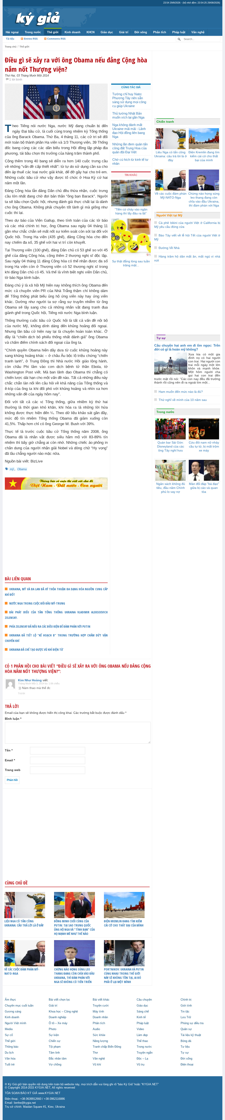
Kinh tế (141, 1017)
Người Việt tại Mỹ (169, 215)
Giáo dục (107, 32)
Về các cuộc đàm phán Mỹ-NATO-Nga (21, 971)
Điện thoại (187, 1064)
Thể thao (142, 1041)
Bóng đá (186, 1041)
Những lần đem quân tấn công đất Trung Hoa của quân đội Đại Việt (130, 148)
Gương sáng (13, 1011)
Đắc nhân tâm (58, 1058)
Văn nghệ (197, 32)
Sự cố (9, 1035)
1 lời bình (15, 79)
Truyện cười (101, 1005)
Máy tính (98, 1011)
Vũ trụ (140, 1064)
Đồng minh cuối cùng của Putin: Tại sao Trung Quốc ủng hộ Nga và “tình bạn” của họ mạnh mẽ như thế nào (74, 927)
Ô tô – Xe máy (58, 1023)
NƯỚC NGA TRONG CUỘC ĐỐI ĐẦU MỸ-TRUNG (37, 603)
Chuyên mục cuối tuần (19, 1005)
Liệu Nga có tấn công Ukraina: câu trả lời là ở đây (24, 923)
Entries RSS (31, 38)
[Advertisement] (56, 541)
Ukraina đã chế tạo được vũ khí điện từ (36, 649)
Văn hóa (10, 1058)
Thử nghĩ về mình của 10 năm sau (183, 400)
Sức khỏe (99, 1035)
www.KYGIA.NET (49, 1093)
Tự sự (160, 338)
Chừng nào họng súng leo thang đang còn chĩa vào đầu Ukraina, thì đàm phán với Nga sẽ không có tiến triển (74, 975)
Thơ (95, 1052)
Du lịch (9, 1052)
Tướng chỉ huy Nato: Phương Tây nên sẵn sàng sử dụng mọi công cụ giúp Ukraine (129, 100)
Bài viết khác (101, 999)
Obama (22, 469)
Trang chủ (10, 46)
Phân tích (159, 32)
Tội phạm (55, 1046)
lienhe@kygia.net (25, 1102)
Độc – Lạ (142, 1058)
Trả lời (21, 693)
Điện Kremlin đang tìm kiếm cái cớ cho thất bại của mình (123, 923)
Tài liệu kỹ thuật (191, 1035)
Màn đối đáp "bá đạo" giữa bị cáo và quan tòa (204, 487)
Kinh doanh (72, 32)
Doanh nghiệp (57, 1017)
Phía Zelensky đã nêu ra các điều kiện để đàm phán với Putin (49, 626)
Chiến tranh (165, 121)
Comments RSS (56, 38)
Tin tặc (185, 1011)
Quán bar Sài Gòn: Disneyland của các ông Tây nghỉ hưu (170, 446)
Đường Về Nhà (169, 248)
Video (140, 1029)
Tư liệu (185, 1046)
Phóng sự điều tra (192, 1023)
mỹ (12, 469)
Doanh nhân (100, 1017)
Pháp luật (178, 32)
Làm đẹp (142, 1035)
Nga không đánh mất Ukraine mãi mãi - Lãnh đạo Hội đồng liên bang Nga (129, 131)
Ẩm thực (10, 999)
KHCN (90, 32)
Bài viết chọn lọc (59, 999)
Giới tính (186, 1005)
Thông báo (11, 1046)
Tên (9, 750)
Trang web (12, 770)
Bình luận (13, 718)
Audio (96, 1029)
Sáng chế (143, 1011)
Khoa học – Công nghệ (63, 1011)
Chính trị (186, 999)
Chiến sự (54, 1041)
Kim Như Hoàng (30, 680)
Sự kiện (54, 1035)
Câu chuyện (144, 999)
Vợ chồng (55, 1064)
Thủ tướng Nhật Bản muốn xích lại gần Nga (128, 115)
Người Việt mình (15, 1023)
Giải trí (123, 32)
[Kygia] (37, 17)
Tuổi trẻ (10, 1064)
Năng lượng (100, 1041)
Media (9, 1029)
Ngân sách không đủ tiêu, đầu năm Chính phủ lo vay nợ (170, 487)
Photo (52, 1029)
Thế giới (52, 32)
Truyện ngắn (144, 1052)
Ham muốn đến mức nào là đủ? (181, 391)
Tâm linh (54, 1052)
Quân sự (186, 1029)
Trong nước (33, 32)
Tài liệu (10, 38)
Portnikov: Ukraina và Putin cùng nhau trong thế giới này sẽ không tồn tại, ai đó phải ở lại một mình (124, 975)
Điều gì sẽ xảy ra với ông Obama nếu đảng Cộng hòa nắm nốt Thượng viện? (76, 64)
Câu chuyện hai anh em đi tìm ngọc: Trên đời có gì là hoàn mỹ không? (187, 347)
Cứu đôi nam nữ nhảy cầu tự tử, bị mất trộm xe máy (204, 446)
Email (10, 760)
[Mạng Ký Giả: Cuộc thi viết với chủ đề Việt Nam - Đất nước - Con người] (56, 483)
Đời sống (140, 32)
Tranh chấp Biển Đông (107, 1046)
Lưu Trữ (186, 1017)
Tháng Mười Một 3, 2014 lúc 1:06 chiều (39, 683)
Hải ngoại (12, 32)
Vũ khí (97, 1064)
